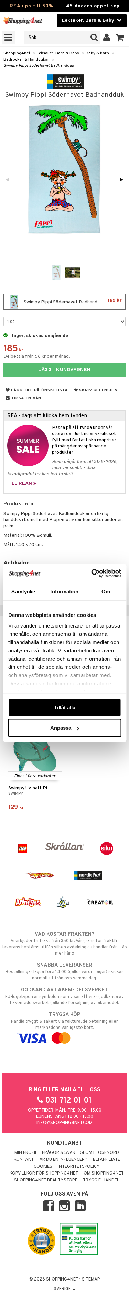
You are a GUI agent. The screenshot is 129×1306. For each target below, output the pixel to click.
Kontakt (24, 1159)
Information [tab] (64, 591)
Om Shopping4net (104, 1173)
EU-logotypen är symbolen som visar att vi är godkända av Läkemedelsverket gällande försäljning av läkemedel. (64, 996)
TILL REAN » (21, 483)
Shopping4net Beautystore (45, 1180)
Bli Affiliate (106, 1159)
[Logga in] (106, 37)
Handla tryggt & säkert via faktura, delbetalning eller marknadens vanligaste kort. (64, 1021)
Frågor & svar (58, 1153)
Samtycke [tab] (23, 591)
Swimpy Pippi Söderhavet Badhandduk (38, 66)
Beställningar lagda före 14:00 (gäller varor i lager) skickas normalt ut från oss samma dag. (65, 971)
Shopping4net (16, 53)
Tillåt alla (64, 707)
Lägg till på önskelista (39, 390)
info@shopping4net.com (64, 1123)
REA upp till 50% (31, 6)
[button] (120, 37)
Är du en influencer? (63, 1159)
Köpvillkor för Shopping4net (44, 1173)
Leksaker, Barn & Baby (58, 53)
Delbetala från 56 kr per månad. (36, 356)
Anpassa (60, 728)
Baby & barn (97, 53)
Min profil (25, 1153)
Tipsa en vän (25, 398)
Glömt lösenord (99, 1153)
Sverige (63, 1289)
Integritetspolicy (79, 1166)
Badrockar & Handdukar (26, 59)
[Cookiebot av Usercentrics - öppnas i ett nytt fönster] (92, 573)
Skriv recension (98, 390)
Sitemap (91, 1279)
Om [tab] (105, 591)
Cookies (43, 1166)
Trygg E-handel (101, 1180)
